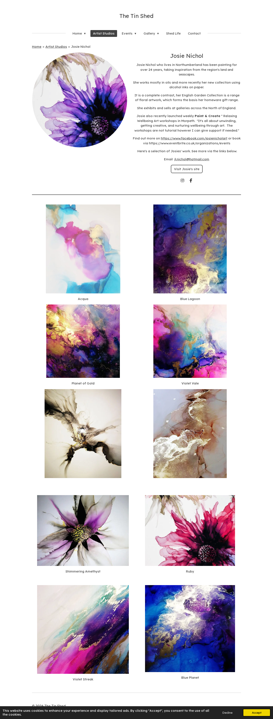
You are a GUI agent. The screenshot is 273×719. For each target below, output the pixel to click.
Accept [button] (256, 712)
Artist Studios (56, 47)
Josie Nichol (80, 47)
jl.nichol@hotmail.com (191, 159)
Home (36, 47)
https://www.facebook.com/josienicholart (194, 138)
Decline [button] (227, 712)
